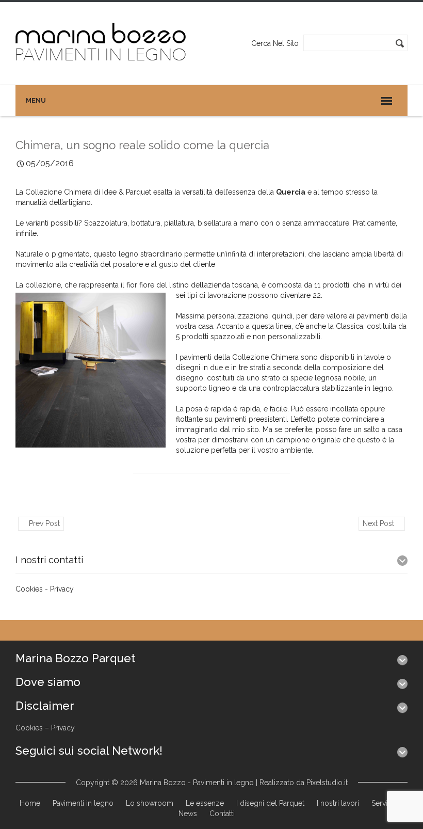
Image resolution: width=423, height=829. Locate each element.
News (187, 813)
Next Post (379, 523)
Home (30, 803)
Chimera (285, 357)
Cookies (29, 589)
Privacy (62, 589)
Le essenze (205, 803)
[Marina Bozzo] (101, 43)
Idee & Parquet (127, 192)
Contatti (222, 813)
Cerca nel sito (275, 43)
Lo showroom (149, 803)
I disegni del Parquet (270, 803)
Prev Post (43, 523)
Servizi (382, 803)
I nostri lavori (338, 803)
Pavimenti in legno (83, 803)
